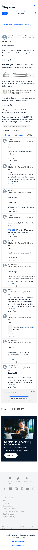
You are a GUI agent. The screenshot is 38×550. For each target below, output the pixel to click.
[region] (19, 539)
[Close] (35, 532)
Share (31, 135)
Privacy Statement (18, 541)
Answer (20, 135)
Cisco (8, 7)
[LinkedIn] (22, 409)
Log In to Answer (19, 398)
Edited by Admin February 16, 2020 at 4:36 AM (21, 38)
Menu (35, 6)
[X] (18, 409)
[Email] (11, 409)
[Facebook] (15, 409)
